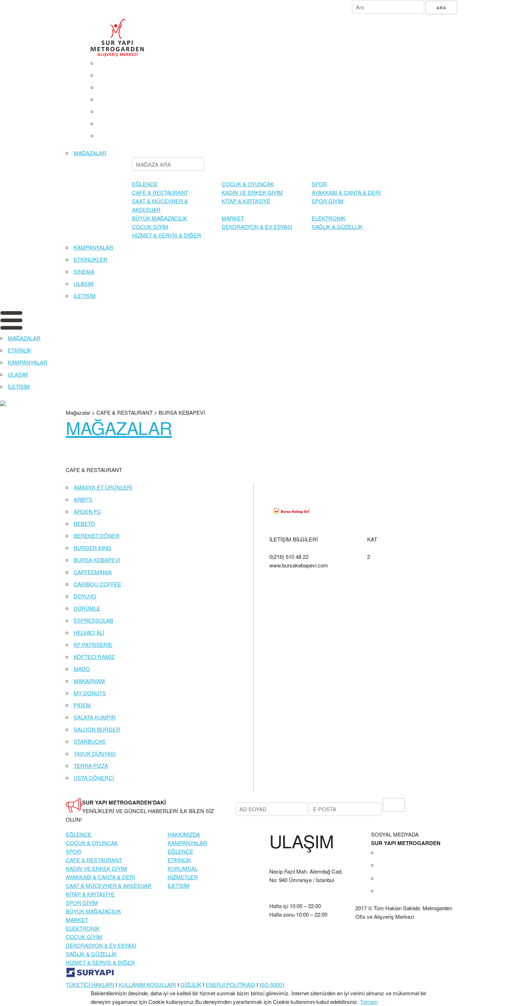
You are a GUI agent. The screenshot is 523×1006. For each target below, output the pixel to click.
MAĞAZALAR (90, 153)
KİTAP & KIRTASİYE (246, 201)
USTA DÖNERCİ (94, 777)
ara (441, 7)
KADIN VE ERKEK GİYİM (252, 192)
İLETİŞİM (85, 295)
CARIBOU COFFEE (97, 584)
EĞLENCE (145, 184)
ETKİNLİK (19, 350)
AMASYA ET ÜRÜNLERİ (103, 487)
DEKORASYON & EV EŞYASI (257, 226)
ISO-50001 (272, 984)
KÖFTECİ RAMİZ (94, 656)
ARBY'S (83, 499)
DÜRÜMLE (87, 608)
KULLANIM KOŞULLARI (147, 984)
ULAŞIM (84, 283)
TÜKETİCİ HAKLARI (91, 984)
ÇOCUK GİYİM (150, 226)
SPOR (319, 184)
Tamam (369, 1001)
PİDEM (82, 705)
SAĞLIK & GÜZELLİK (337, 226)
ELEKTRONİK (328, 218)
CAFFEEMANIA (93, 572)
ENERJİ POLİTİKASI (230, 984)
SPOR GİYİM (328, 201)
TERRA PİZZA (91, 765)
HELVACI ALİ (89, 632)
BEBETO (84, 523)
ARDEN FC (87, 511)
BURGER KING (92, 547)
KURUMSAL (182, 868)
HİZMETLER (183, 877)
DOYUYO (85, 596)
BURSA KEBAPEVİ (97, 560)
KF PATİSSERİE (93, 644)
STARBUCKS (90, 741)
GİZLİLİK (190, 984)
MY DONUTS (90, 693)
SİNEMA (84, 271)
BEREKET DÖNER (97, 535)
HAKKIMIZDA (184, 834)
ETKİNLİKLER (90, 259)
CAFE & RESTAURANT (160, 192)
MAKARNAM (89, 681)
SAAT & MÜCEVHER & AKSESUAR (109, 885)
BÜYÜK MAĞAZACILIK (159, 218)
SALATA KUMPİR (95, 717)
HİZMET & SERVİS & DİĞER (166, 235)
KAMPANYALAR (93, 247)
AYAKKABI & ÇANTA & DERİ (346, 192)
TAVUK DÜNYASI (95, 753)
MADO (82, 668)
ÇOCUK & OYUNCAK (248, 184)
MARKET (233, 218)
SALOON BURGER (97, 729)
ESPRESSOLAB (93, 620)
